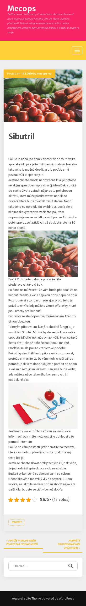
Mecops (21, 8)
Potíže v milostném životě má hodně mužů (22, 542)
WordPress (66, 598)
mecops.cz (44, 73)
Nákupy (16, 522)
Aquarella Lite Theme (26, 598)
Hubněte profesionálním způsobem (69, 544)
